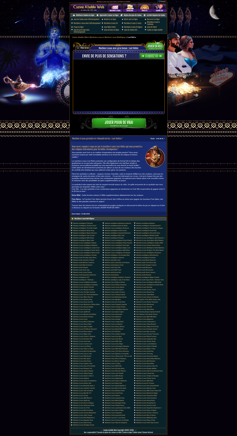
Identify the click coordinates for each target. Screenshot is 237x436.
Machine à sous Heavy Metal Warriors (148, 358)
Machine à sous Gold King (144, 351)
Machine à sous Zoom (80, 319)
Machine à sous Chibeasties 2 (146, 321)
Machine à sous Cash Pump (114, 393)
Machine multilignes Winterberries (147, 255)
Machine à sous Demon (112, 395)
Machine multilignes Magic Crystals (147, 277)
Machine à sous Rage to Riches (115, 282)
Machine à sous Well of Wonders (83, 321)
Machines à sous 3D (111, 23)
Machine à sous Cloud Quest (114, 289)
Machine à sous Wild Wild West (146, 316)
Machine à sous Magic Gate (82, 334)
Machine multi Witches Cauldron (83, 262)
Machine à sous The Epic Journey (84, 292)
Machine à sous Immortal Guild (115, 415)
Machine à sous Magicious (144, 319)
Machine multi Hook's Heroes (145, 272)
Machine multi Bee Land (112, 260)
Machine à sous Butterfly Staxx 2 (83, 385)
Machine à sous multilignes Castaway (85, 284)
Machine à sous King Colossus (115, 292)
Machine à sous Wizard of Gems (83, 289)
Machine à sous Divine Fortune (83, 316)
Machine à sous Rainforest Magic (147, 393)
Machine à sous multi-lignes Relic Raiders (149, 240)
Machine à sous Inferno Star (82, 383)
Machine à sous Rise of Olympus (115, 358)
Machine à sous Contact (112, 363)
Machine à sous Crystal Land (82, 344)
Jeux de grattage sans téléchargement (81, 31)
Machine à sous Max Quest (82, 358)
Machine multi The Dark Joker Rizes (84, 257)
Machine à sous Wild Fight (113, 341)
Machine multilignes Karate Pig (146, 230)
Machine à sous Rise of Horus (146, 415)
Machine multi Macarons (144, 267)
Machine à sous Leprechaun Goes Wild (117, 408)
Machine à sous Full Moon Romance (85, 329)
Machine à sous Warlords (113, 316)
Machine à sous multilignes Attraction (148, 252)
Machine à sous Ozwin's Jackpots (84, 336)
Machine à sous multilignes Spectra (116, 309)
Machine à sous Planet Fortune (146, 336)
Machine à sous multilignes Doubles (85, 282)
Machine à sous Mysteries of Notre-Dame (86, 304)
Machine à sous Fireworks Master (147, 356)
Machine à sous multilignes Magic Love (117, 247)
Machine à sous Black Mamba (114, 400)
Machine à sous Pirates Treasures (147, 302)
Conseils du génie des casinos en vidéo (109, 432)
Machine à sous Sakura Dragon (83, 371)
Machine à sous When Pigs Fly (83, 297)
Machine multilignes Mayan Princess (85, 233)
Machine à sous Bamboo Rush (115, 390)
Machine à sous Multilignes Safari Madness (150, 247)
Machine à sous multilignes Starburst (117, 228)
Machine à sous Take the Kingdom (116, 422)
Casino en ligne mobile (155, 30)
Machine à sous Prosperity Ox (146, 403)
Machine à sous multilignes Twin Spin (117, 245)
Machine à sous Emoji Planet (114, 329)
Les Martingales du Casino (156, 15)
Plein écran (84, 48)
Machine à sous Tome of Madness (116, 380)
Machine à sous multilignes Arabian (84, 243)
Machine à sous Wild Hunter (82, 356)
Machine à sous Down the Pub (83, 302)
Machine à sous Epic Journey (145, 331)
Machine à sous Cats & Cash (82, 353)
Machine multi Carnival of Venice (83, 260)
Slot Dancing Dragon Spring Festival (148, 312)
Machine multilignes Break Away (83, 230)
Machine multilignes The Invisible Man (117, 255)
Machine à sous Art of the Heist (115, 302)
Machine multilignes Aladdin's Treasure (117, 277)
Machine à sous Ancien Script (146, 341)
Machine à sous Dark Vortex (82, 361)
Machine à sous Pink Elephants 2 (84, 417)
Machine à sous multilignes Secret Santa (86, 250)
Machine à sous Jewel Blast (145, 294)
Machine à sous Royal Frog (145, 292)
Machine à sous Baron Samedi (114, 361)
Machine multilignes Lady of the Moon (117, 279)
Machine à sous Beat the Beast (83, 410)
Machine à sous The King (144, 353)
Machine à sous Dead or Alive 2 (83, 376)
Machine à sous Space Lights (114, 312)
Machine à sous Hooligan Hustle (83, 425)
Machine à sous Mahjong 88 (114, 378)
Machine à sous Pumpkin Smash (146, 329)
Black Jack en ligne (131, 19)
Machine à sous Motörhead (145, 304)
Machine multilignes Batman (145, 223)
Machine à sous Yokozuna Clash (83, 405)
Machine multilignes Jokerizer (114, 257)
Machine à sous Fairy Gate (81, 341)
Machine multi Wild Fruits (113, 270)
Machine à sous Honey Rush (145, 400)
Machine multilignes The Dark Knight (85, 228)
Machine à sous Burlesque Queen (116, 297)
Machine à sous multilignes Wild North (148, 282)
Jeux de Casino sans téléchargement (86, 19)
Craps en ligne (79, 27)
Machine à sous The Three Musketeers (85, 294)
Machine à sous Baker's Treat (145, 348)
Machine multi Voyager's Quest (146, 265)
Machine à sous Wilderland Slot (146, 417)
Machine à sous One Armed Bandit (147, 385)
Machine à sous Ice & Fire (81, 408)
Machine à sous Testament (113, 412)
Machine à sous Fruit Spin (113, 336)
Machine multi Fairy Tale (112, 267)
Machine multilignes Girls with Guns (148, 233)
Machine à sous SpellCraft (81, 312)
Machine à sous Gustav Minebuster (84, 412)
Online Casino (137, 432)
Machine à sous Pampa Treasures (115, 284)
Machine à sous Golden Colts (82, 363)
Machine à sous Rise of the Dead (115, 388)
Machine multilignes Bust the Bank (116, 225)
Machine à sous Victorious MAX (146, 395)
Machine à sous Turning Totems (115, 307)
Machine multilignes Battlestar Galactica (118, 223)
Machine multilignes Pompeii (114, 238)
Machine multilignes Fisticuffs (83, 223)
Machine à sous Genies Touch (146, 289)
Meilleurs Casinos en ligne (85, 15)
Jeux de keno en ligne (111, 30)
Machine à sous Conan (80, 395)
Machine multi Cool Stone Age (146, 262)
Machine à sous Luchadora (113, 324)
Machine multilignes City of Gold (84, 235)
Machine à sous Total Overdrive (146, 398)
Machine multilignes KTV (81, 277)
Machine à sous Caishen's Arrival (84, 388)
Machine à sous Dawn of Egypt (146, 410)
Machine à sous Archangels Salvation (117, 346)
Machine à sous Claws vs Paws (83, 348)
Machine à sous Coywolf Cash (114, 398)
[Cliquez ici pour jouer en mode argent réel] (156, 46)
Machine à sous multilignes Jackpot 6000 (149, 243)
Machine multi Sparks (112, 275)
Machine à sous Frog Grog (81, 309)
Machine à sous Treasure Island (115, 294)
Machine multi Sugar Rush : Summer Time (150, 279)
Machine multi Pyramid (143, 275)
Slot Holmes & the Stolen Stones (147, 314)
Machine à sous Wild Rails (144, 380)
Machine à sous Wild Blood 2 (82, 398)
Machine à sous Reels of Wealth (146, 346)
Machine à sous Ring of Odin (145, 420)
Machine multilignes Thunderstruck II (148, 225)
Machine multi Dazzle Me (113, 272)
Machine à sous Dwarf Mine (145, 363)
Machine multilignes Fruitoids (146, 257)
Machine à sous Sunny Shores (114, 326)
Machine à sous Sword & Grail (146, 405)
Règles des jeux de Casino (133, 15)
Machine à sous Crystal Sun (145, 373)
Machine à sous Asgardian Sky (146, 339)
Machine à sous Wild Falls (113, 366)
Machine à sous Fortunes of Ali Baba (117, 420)
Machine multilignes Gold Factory (116, 230)
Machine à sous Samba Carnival (83, 287)
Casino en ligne (127, 432)
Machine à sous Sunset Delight (83, 307)
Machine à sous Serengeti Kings (115, 403)
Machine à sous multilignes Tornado (85, 255)
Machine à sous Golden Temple (115, 334)
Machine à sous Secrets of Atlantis (147, 297)
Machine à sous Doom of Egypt (83, 403)
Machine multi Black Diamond (146, 260)
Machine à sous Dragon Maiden (146, 368)
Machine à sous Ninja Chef (113, 383)
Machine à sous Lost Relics (82, 346)
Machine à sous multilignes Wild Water (117, 250)
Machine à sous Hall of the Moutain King (149, 371)
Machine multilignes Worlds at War (147, 235)
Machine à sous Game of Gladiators (84, 380)
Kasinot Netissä (148, 432)
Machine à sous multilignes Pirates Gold (86, 252)
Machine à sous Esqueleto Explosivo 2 (148, 408)
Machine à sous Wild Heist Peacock (116, 348)
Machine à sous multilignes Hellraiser (85, 245)
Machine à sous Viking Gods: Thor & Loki (118, 356)
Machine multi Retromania (144, 270)
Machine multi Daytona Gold (114, 265)
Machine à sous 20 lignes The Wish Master (150, 250)
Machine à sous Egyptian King (83, 420)
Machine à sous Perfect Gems (146, 378)
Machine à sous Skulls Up (81, 400)
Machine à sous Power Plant (82, 324)
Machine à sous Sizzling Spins (115, 368)
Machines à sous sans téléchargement (87, 23)
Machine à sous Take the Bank (83, 390)
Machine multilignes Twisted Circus (84, 225)
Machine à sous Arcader (112, 319)
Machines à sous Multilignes (84, 219)
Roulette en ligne (110, 19)
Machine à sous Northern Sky (82, 339)
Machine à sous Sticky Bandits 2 (115, 385)
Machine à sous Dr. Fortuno (145, 383)
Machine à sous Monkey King (82, 299)
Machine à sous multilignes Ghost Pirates (118, 240)
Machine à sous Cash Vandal (114, 373)
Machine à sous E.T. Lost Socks (115, 417)
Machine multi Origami (80, 267)
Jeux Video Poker (110, 27)
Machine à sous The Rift (144, 307)
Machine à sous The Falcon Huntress (117, 351)
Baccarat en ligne (153, 19)
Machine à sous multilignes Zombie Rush (149, 284)
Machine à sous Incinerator (113, 314)
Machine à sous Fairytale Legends (116, 304)
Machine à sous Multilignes (115, 37)
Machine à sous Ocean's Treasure (147, 412)
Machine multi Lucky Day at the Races (117, 262)
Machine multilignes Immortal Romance (118, 233)
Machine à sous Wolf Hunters (145, 361)
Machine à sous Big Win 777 (82, 393)
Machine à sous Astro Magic (114, 344)
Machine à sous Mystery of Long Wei (117, 353)
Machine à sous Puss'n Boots (82, 331)
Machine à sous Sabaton (81, 378)
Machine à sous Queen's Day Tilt (147, 366)
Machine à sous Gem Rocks (114, 339)
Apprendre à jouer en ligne (109, 15)
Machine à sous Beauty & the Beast (84, 314)
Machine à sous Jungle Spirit (114, 321)
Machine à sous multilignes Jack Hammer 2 (150, 238)
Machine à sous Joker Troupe (82, 415)
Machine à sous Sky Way (144, 287)
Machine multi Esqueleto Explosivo (84, 275)
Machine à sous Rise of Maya (114, 410)
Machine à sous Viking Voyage (83, 373)
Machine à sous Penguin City (82, 368)
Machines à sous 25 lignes (133, 27)
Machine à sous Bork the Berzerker (84, 351)
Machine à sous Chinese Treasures (147, 334)
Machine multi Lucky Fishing (82, 272)
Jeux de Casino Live (130, 30)
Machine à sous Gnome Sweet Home (148, 245)
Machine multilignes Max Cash (115, 235)
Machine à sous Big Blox (113, 299)
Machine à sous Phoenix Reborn (115, 371)
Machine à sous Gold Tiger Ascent (147, 422)
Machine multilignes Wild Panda (83, 238)
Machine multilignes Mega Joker (83, 240)
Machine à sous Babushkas (145, 309)
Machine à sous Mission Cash (146, 388)
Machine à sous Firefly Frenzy (114, 405)
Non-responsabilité (90, 432)
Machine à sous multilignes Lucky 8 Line (86, 247)
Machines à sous (96, 37)
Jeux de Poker (152, 27)
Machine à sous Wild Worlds (114, 376)
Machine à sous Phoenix (113, 331)
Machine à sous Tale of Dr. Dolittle (84, 366)
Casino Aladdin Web (80, 37)
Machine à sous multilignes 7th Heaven (117, 252)
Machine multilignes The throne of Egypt (149, 228)
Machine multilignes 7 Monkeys (83, 279)
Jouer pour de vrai (119, 122)
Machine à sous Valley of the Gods (147, 326)
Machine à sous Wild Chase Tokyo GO (148, 390)
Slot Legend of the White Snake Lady (148, 299)
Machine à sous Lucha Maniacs (146, 344)
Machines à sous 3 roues (132, 23)
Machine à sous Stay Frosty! (82, 422)
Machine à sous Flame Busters (146, 324)
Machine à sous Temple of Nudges (147, 376)
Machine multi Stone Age (81, 270)
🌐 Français (162, 1)
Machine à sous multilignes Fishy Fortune (118, 243)
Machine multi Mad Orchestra (82, 265)
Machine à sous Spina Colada (82, 326)
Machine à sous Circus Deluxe (114, 287)
